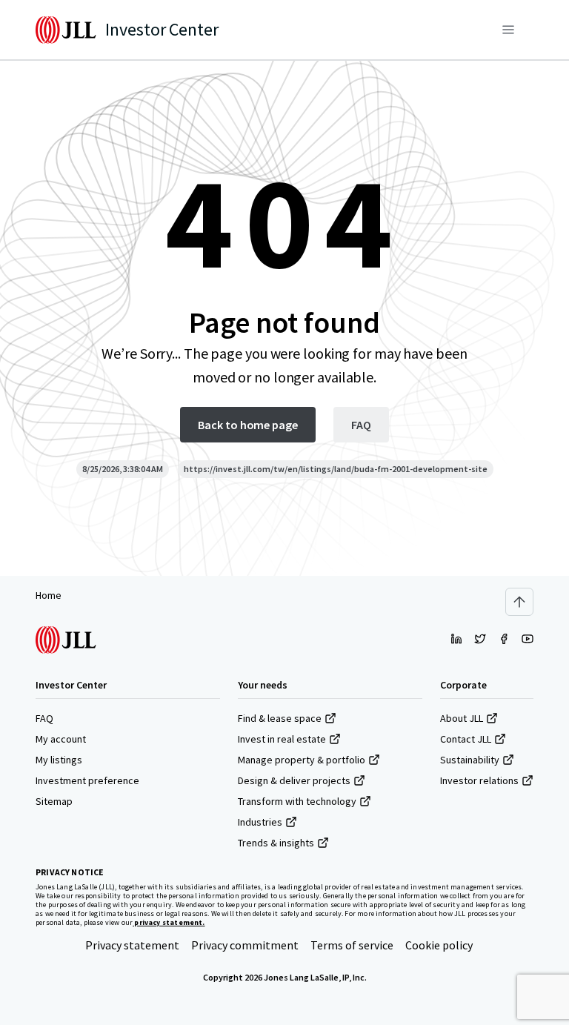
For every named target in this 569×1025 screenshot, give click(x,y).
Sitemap (54, 801)
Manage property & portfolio (301, 759)
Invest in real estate (282, 739)
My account (61, 739)
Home (48, 595)
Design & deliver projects (294, 780)
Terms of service (351, 945)
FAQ (44, 718)
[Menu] (508, 29)
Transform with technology (297, 801)
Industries (260, 822)
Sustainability (469, 759)
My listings (59, 759)
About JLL (461, 718)
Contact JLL (465, 739)
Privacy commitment (245, 945)
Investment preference (87, 780)
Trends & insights (276, 842)
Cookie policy (439, 945)
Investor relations (479, 780)
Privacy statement (132, 945)
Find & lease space (280, 718)
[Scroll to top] (519, 602)
